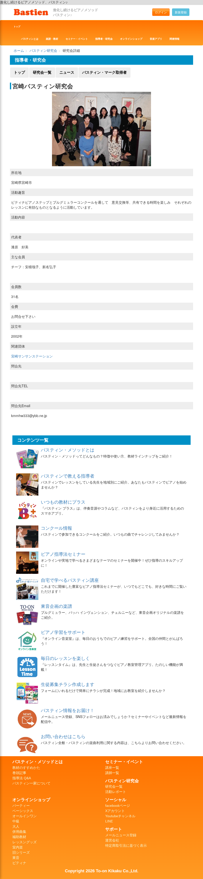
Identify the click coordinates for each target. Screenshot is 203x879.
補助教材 (19, 837)
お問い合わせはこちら (63, 736)
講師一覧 (112, 773)
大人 (15, 826)
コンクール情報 (56, 527)
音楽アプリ (156, 38)
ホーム (19, 50)
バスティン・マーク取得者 (104, 72)
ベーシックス (22, 811)
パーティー (21, 806)
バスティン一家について (31, 783)
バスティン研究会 (43, 50)
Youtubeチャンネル (120, 816)
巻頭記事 (19, 773)
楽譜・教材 (52, 38)
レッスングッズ (24, 842)
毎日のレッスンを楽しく (65, 658)
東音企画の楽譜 (56, 606)
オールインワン (24, 816)
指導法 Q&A (21, 778)
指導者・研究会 (104, 38)
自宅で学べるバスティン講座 (70, 580)
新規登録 (181, 12)
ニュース (66, 72)
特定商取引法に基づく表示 (126, 845)
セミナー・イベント (77, 38)
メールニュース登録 (120, 835)
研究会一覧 (42, 72)
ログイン (161, 12)
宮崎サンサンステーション (32, 356)
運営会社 (112, 840)
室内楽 (17, 847)
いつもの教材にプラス (63, 501)
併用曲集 (19, 832)
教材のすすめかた (26, 768)
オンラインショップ (131, 38)
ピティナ (19, 863)
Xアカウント (115, 811)
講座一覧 (112, 768)
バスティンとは (29, 38)
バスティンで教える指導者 (67, 475)
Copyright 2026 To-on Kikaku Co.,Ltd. (101, 870)
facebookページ (117, 806)
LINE (109, 821)
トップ (17, 26)
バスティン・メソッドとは (67, 449)
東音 (15, 858)
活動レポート (115, 792)
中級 (15, 821)
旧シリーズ (21, 852)
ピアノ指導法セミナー (63, 554)
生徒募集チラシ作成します (67, 684)
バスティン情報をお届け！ (67, 710)
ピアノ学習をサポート (63, 632)
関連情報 (174, 38)
